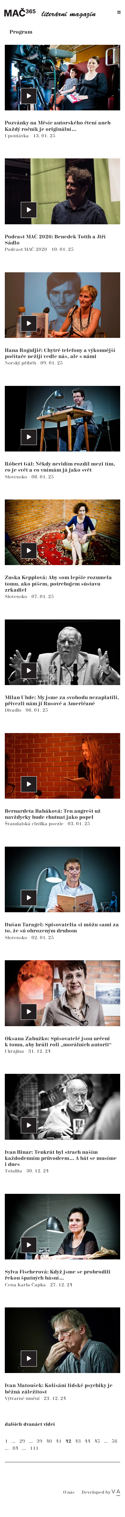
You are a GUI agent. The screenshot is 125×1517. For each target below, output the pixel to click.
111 (34, 1448)
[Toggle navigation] (119, 12)
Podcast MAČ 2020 (26, 249)
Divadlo (14, 710)
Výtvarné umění (23, 1398)
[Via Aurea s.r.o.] (116, 1492)
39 (39, 1441)
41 (59, 1441)
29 (22, 1441)
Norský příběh (21, 363)
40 (49, 1441)
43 (78, 1441)
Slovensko (17, 477)
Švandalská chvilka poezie (35, 823)
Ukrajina (15, 1051)
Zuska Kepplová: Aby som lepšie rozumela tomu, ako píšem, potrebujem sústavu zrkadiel (58, 584)
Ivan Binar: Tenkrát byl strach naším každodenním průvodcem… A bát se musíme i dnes (61, 1158)
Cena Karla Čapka (26, 1284)
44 (87, 1441)
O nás (68, 1492)
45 (97, 1441)
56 (114, 1441)
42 (68, 1441)
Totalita (14, 1171)
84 (15, 1448)
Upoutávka (17, 135)
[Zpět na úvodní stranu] (52, 12)
